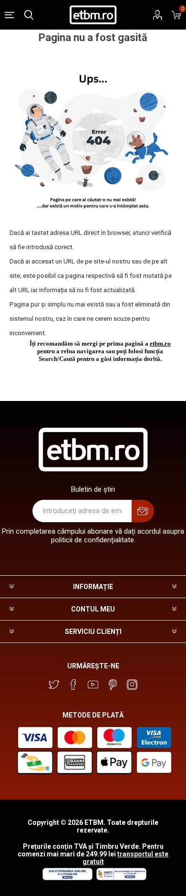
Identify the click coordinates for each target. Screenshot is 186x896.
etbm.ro (160, 343)
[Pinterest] (112, 684)
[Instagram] (132, 684)
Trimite (143, 511)
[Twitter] (54, 684)
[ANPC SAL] (120, 878)
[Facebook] (73, 684)
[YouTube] (93, 684)
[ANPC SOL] (67, 878)
